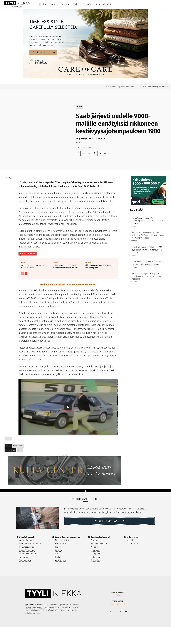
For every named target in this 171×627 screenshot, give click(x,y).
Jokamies (131, 540)
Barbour (94, 540)
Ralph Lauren (97, 557)
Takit (57, 553)
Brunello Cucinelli (99, 543)
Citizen (88, 262)
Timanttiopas (25, 557)
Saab (20, 450)
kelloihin (75, 605)
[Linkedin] (99, 153)
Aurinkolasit (60, 560)
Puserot (58, 550)
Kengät (58, 547)
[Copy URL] (105, 153)
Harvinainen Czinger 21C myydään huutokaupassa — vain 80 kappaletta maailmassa (146, 276)
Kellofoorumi (132, 543)
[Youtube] (126, 612)
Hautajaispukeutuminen (30, 543)
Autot (79, 107)
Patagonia (95, 553)
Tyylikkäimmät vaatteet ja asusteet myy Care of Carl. (68, 284)
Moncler (94, 547)
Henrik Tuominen (96, 139)
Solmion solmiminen (28, 553)
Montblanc (95, 550)
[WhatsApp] (94, 153)
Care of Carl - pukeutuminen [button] (67, 537)
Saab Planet (18, 445)
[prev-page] (22, 273)
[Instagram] (115, 612)
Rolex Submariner (27, 550)
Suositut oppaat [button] (26, 537)
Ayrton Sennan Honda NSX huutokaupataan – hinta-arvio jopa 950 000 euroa (147, 220)
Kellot (23, 262)
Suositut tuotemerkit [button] (100, 537)
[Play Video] (68, 407)
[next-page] (26, 273)
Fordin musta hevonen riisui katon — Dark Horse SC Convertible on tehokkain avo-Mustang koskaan (147, 235)
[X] (83, 153)
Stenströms (96, 560)
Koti (6, 178)
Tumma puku (25, 560)
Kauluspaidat (61, 543)
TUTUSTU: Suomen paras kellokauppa (110, 87)
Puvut (57, 540)
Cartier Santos (25, 540)
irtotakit (66, 540)
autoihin (28, 607)
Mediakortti (118, 595)
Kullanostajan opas (27, 547)
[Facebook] (78, 153)
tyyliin (41, 607)
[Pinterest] (89, 153)
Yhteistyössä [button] (132, 537)
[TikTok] (121, 612)
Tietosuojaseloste (118, 604)
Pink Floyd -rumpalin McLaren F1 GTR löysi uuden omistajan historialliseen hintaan (146, 250)
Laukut (58, 557)
